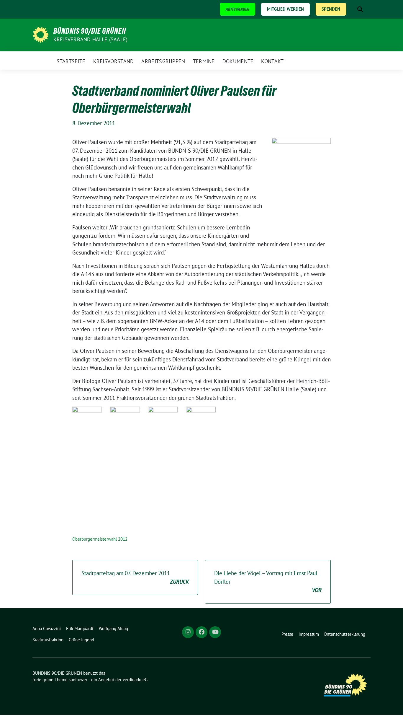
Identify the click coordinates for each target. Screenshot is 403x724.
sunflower (78, 679)
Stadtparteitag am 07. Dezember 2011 (135, 577)
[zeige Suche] (360, 9)
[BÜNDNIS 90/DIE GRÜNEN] (40, 34)
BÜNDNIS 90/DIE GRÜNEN (89, 31)
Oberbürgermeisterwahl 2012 (99, 539)
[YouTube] (215, 632)
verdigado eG (135, 679)
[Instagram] (188, 632)
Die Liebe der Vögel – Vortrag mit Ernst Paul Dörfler (268, 581)
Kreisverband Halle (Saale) (90, 39)
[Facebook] (201, 632)
